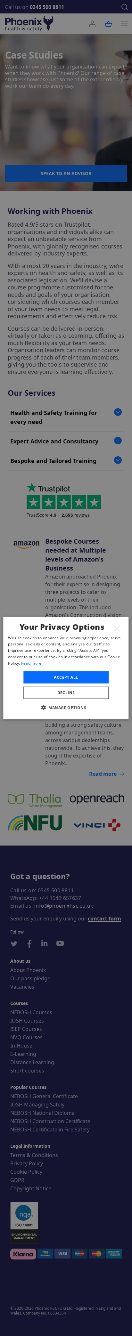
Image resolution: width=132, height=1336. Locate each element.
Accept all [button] (66, 677)
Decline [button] (66, 692)
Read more (31, 663)
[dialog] (65, 668)
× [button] (117, 628)
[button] (66, 707)
